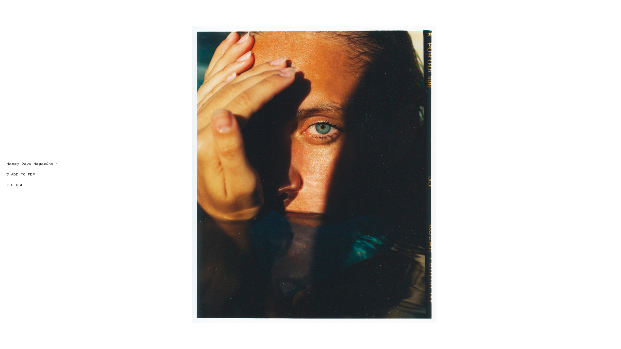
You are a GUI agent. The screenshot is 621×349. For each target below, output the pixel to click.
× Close (14, 185)
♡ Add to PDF (20, 174)
